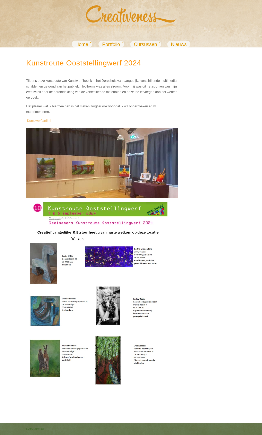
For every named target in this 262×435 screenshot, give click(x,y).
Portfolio (111, 44)
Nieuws (179, 44)
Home (81, 44)
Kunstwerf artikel (39, 121)
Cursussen (145, 44)
